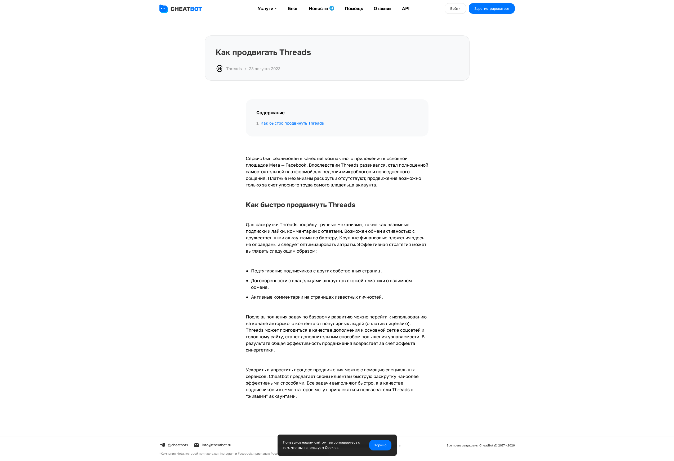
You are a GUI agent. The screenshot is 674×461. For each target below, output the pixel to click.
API (406, 8)
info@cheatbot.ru (216, 445)
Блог (293, 8)
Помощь (354, 8)
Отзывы (382, 8)
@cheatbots (178, 445)
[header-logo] (185, 8)
